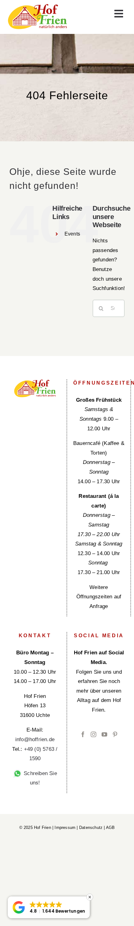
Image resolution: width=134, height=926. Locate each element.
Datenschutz (91, 827)
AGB (110, 827)
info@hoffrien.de (35, 739)
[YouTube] (104, 734)
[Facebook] (83, 734)
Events (72, 233)
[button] (49, 907)
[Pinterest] (115, 734)
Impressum (65, 827)
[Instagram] (93, 734)
